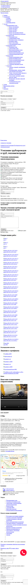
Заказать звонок (4, 12)
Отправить (3, 107)
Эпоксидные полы (13, 48)
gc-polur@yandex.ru (5, 5)
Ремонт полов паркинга (15, 61)
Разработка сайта (5, 548)
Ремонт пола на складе (14, 63)
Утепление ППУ (10, 507)
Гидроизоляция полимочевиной (14, 510)
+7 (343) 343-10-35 (5, 7)
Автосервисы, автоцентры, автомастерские (13, 531)
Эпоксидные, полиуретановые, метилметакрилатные (14, 504)
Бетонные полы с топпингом (16, 40)
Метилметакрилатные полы (16, 54)
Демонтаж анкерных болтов (16, 64)
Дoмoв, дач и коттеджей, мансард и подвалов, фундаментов (17, 73)
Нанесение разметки (11, 509)
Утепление (9, 65)
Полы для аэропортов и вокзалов (17, 34)
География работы (10, 22)
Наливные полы (13, 47)
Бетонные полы (10, 35)
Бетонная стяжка (13, 41)
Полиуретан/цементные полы (16, 52)
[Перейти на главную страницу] (4, 1)
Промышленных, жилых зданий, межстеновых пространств (17, 70)
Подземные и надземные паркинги (14, 516)
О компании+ (6, 16)
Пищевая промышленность (13, 529)
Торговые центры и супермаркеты (14, 523)
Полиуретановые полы (14, 51)
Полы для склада (13, 28)
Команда (8, 21)
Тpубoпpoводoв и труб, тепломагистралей (15, 82)
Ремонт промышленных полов (16, 60)
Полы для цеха (12, 31)
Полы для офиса (13, 29)
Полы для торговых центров (16, 32)
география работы (9, 451)
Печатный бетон (13, 37)
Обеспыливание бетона (15, 44)
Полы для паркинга (14, 27)
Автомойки (9, 533)
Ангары (8, 534)
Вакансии (8, 19)
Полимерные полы (11, 45)
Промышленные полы (11, 25)
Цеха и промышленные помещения (15, 522)
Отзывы (8, 18)
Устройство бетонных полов (13, 501)
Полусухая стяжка (13, 42)
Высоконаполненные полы (15, 50)
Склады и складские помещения (14, 517)
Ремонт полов (9, 55)
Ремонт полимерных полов (16, 57)
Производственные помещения (14, 527)
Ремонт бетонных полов (15, 58)
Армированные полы (14, 38)
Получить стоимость (5, 193)
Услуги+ (5, 24)
